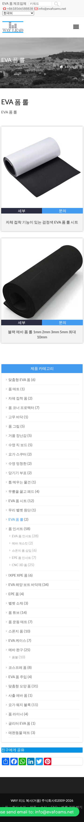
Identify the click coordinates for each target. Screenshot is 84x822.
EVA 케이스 (17, 640)
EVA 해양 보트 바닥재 (25, 584)
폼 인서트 (15, 528)
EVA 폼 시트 (17, 501)
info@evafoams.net (52, 8)
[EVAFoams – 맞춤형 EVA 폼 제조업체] (12, 31)
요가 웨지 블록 (19, 705)
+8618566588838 (20, 8)
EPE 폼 (13, 594)
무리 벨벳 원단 (19, 510)
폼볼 (15, 657)
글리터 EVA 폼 (19, 723)
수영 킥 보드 (17, 445)
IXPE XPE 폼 (18, 575)
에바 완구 (15, 650)
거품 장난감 (17, 435)
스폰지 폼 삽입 (22, 550)
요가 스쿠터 (17, 454)
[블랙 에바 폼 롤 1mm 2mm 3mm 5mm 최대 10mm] (42, 318)
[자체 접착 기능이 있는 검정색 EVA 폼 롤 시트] (42, 206)
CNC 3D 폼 (19, 565)
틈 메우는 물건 (19, 482)
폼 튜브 (14, 612)
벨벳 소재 (15, 603)
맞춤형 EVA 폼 (19, 379)
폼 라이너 (15, 714)
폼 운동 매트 (17, 622)
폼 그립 (14, 426)
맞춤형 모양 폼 (19, 686)
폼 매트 (14, 389)
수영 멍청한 (17, 463)
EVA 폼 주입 (17, 677)
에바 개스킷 (20, 543)
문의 (62, 210)
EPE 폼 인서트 (21, 558)
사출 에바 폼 (17, 695)
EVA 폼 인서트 (21, 536)
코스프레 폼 (17, 667)
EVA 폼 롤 (15, 519)
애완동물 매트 (19, 732)
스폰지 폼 (15, 631)
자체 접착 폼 (17, 398)
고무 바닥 (15, 417)
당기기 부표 (17, 473)
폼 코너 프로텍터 (21, 407)
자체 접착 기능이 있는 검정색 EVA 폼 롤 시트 (42, 222)
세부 (21, 210)
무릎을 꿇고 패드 (21, 491)
